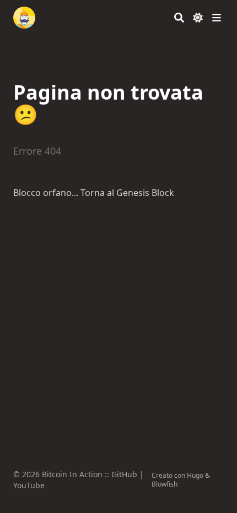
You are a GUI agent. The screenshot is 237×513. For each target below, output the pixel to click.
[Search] (179, 18)
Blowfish (164, 484)
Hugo (195, 475)
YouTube (29, 485)
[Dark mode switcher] (198, 18)
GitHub (124, 474)
